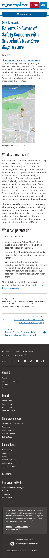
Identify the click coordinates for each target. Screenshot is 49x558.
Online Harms (26, 14)
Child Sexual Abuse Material (12, 423)
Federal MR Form (8, 411)
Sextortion (6, 456)
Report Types (7, 407)
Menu (43, 4)
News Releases (7, 491)
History (5, 388)
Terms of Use (7, 355)
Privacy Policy (28, 351)
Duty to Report (7, 437)
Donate (9, 526)
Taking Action (7, 401)
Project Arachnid (8, 430)
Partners (5, 384)
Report (34, 4)
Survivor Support (8, 433)
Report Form (7, 404)
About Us (5, 351)
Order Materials (12, 529)
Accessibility (19, 355)
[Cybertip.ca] (15, 6)
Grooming (6, 427)
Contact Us (16, 351)
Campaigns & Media (12, 482)
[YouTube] (37, 361)
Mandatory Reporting (10, 381)
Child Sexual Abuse (11, 418)
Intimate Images (8, 453)
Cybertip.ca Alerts (8, 466)
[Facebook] (19, 361)
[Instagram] (31, 361)
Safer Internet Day (9, 494)
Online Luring (7, 450)
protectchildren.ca (25, 521)
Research (7, 473)
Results (5, 378)
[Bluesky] (25, 361)
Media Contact (7, 497)
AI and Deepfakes (8, 460)
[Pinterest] (42, 361)
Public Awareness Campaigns (13, 487)
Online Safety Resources (11, 463)
